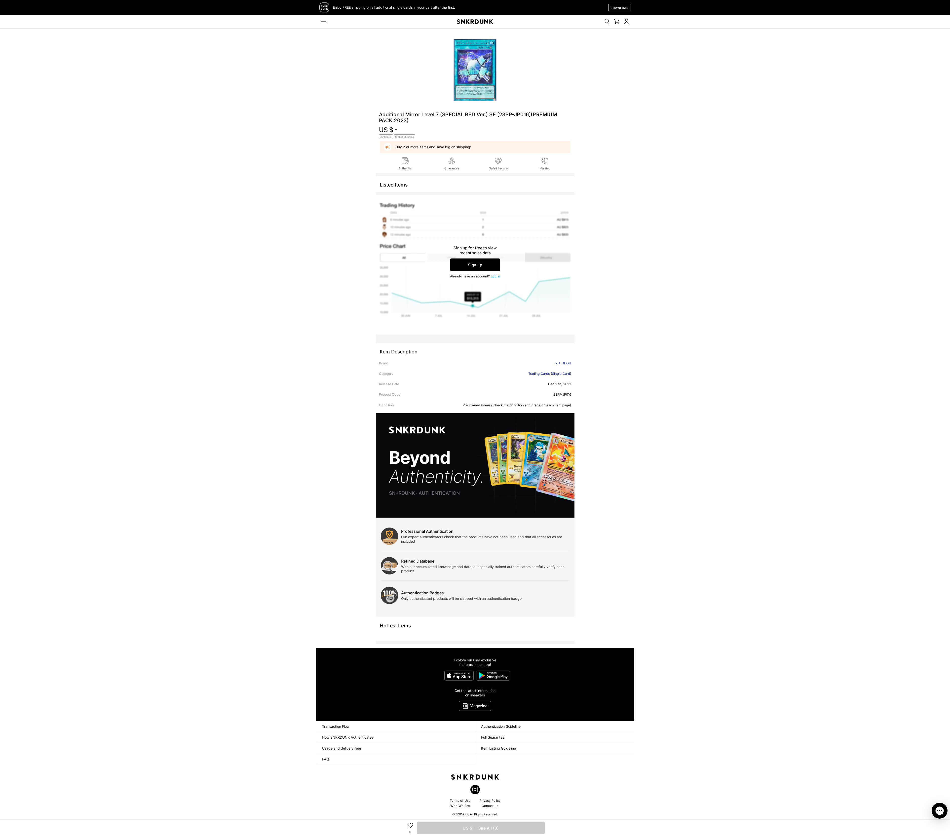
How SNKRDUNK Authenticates (347, 737)
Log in (495, 276)
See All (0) (481, 828)
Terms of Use (460, 800)
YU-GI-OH (563, 363)
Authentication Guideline (501, 726)
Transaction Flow (335, 726)
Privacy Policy (490, 800)
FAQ (325, 759)
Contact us (490, 806)
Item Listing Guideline (498, 748)
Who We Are (460, 806)
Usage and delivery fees (342, 748)
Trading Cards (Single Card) (549, 374)
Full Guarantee (492, 737)
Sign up (475, 265)
